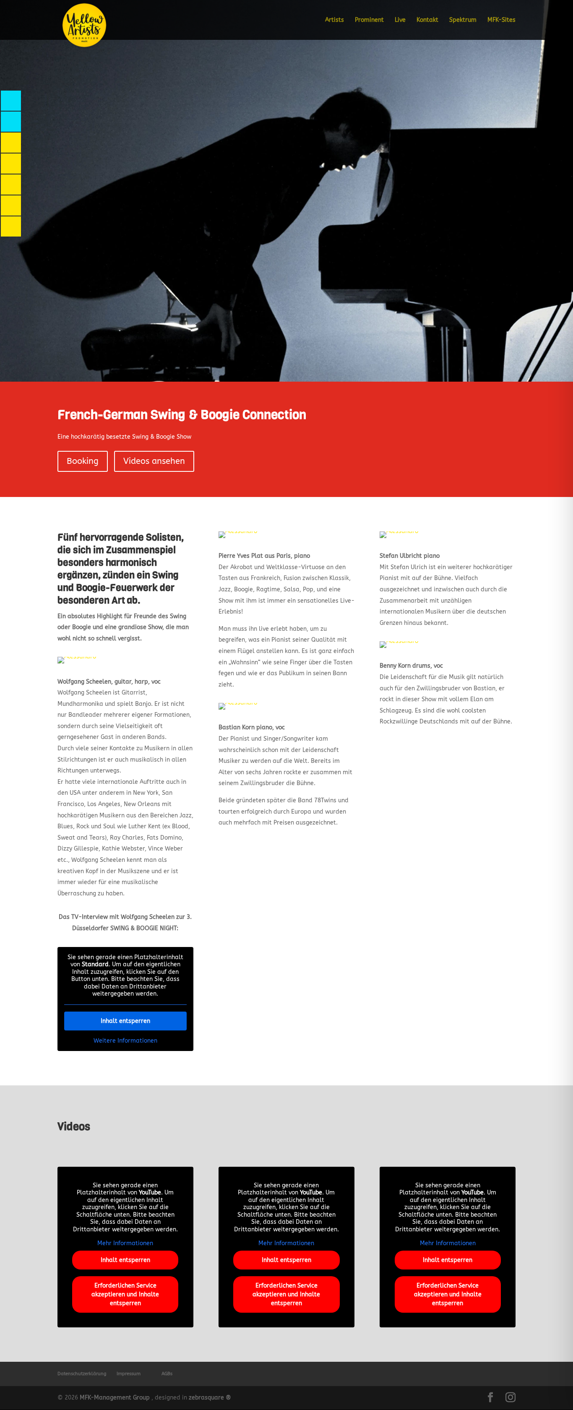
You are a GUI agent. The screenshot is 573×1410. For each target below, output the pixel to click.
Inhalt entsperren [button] (125, 1021)
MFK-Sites (501, 20)
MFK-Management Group (115, 1397)
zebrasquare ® (210, 1397)
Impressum (129, 1373)
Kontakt (427, 20)
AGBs (166, 1373)
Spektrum (463, 20)
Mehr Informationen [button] (125, 1243)
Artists (334, 20)
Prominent (369, 20)
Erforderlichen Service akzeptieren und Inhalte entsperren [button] (125, 1294)
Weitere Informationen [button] (125, 1040)
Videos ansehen (154, 461)
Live (400, 20)
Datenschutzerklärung (81, 1373)
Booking (83, 461)
